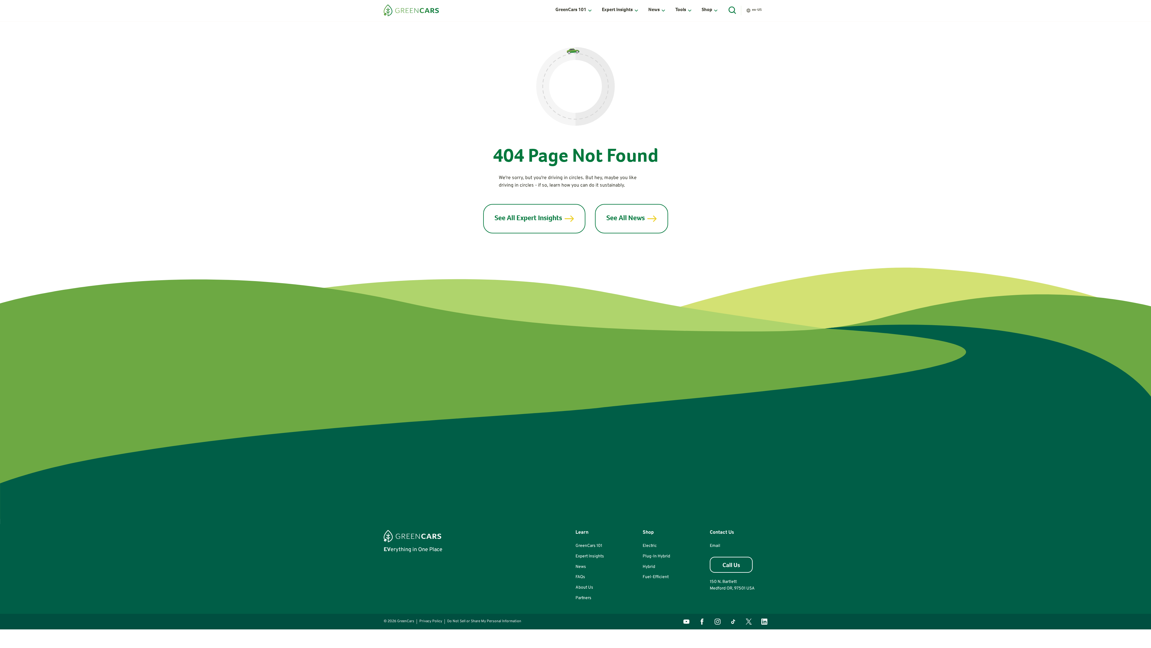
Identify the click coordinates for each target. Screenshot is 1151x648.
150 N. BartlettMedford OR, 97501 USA (732, 585)
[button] (574, 10)
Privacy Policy (430, 621)
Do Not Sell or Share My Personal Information (484, 621)
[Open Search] (732, 10)
